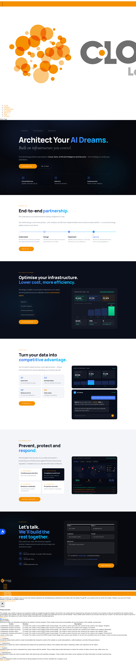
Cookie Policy (8, 593)
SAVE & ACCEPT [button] (5, 660)
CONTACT (7, 116)
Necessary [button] (3, 617)
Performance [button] (4, 641)
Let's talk (45, 166)
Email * (93, 525)
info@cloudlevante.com (30, 564)
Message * (70, 541)
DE (4, 2)
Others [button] (2, 655)
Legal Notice (7, 592)
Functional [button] (3, 636)
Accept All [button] (12, 601)
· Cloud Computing (38, 131)
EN (4, 4)
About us (25, 249)
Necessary (5, 619)
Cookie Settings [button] (4, 601)
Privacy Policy (8, 595)
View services (27, 166)
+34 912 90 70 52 (28, 559)
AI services (26, 403)
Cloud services (27, 322)
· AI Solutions (24, 131)
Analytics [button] (2, 646)
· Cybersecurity (51, 131)
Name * (69, 525)
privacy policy (82, 555)
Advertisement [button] (4, 651)
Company (70, 534)
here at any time (93, 559)
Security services (28, 499)
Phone (93, 534)
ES (4, 6)
